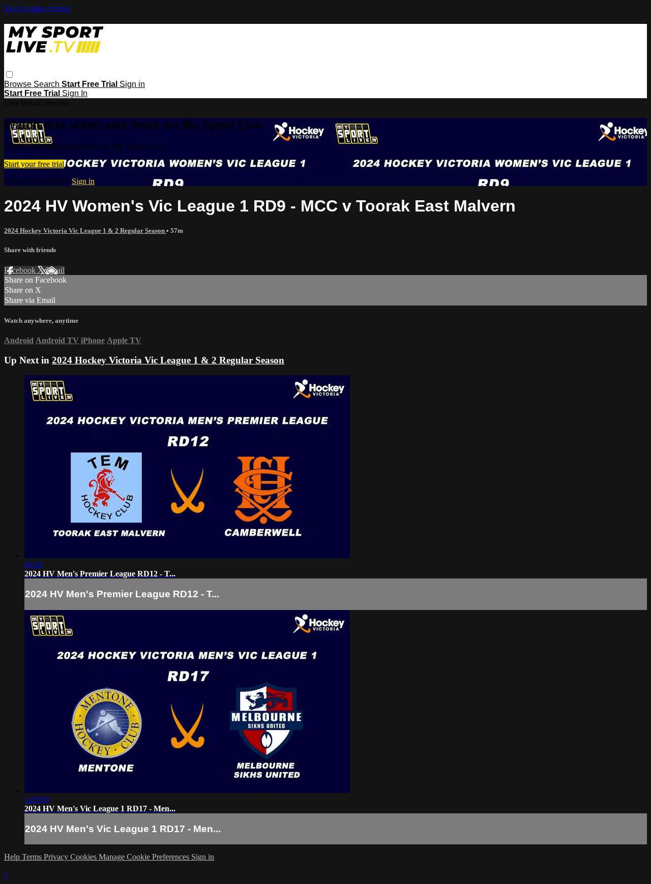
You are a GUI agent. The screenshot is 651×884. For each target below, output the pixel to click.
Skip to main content (37, 8)
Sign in (132, 84)
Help (13, 856)
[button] (9, 74)
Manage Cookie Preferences (145, 856)
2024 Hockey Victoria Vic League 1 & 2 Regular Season (85, 230)
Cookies (84, 856)
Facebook (21, 270)
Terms (33, 856)
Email (55, 270)
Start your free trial (34, 164)
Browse (19, 84)
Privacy (57, 856)
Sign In (74, 93)
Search (48, 84)
